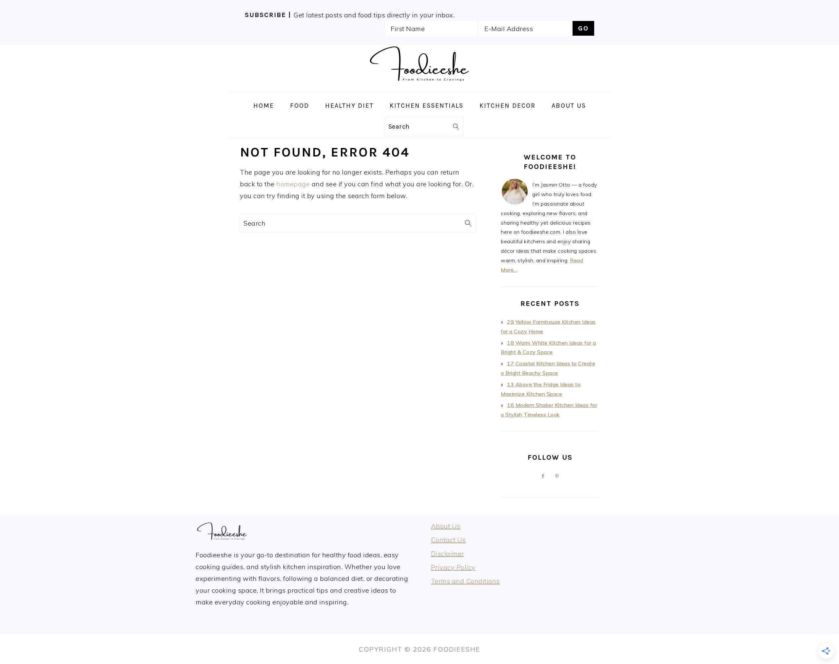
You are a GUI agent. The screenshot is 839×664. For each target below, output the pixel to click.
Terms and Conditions (465, 581)
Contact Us (448, 540)
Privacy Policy (453, 567)
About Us (445, 526)
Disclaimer (447, 553)
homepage (293, 184)
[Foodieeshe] (419, 86)
